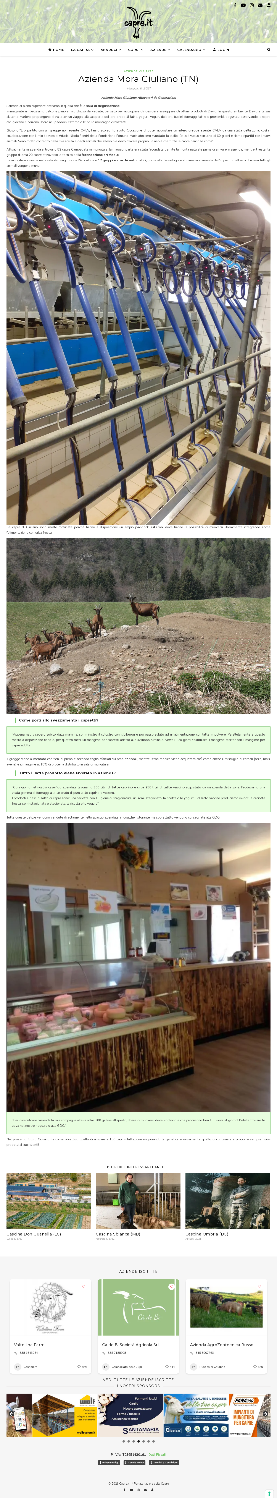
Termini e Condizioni (165, 1462)
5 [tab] (143, 1441)
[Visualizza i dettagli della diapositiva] (38, 1415)
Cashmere (30, 1367)
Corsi (134, 50)
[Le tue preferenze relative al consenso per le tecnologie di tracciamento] (269, 1494)
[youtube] (244, 5)
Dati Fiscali (157, 1455)
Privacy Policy (110, 1462)
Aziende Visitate (138, 71)
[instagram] (252, 5)
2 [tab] (128, 1441)
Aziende (158, 50)
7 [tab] (153, 1441)
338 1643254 (29, 1353)
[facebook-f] (236, 5)
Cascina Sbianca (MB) (118, 1234)
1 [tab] (123, 1441)
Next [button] (265, 1414)
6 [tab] (148, 1441)
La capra (80, 50)
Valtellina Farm (29, 1344)
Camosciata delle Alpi (127, 1367)
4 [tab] (138, 1441)
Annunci (109, 50)
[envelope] (261, 5)
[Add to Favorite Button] (84, 1287)
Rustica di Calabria (212, 1367)
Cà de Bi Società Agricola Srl (130, 1344)
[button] (15, 1307)
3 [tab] (133, 1441)
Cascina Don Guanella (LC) (33, 1234)
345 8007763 (205, 1353)
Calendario (189, 50)
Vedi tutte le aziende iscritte (138, 1380)
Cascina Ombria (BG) (207, 1234)
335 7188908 (117, 1353)
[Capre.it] (138, 22)
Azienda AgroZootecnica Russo (221, 1344)
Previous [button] (12, 1414)
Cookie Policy (136, 1462)
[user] (269, 5)
